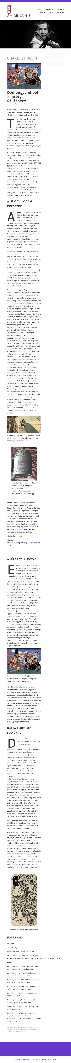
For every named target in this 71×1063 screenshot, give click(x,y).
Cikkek (19, 104)
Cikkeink (43, 12)
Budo (22, 1027)
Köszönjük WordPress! (22, 1059)
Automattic (52, 1059)
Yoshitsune (10, 1032)
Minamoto (10, 1029)
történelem (33, 1029)
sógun (21, 1029)
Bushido (26, 1027)
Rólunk (59, 9)
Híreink (51, 12)
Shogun (16, 1029)
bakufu (13, 1027)
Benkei (18, 1027)
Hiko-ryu (49, 9)
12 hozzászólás (20, 1032)
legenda (32, 1027)
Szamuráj (26, 1029)
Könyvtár (60, 12)
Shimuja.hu (18, 15)
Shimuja (39, 9)
